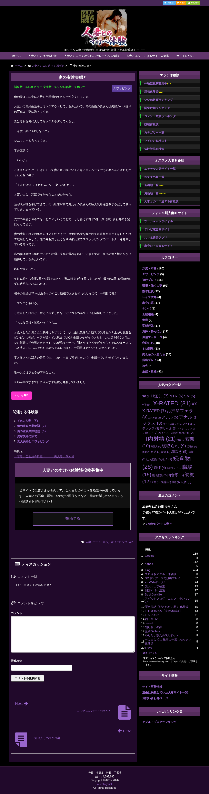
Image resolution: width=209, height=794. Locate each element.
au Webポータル (155, 582)
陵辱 (176, 482)
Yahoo (149, 563)
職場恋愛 (159, 475)
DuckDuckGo (153, 594)
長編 (165, 482)
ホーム (16, 55)
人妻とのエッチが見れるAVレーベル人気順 (91, 55)
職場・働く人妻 (152, 285)
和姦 (181, 439)
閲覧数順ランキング (157, 108)
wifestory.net (104, 784)
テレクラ (150, 428)
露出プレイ (149, 360)
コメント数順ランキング (160, 116)
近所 (156, 482)
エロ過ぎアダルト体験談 (160, 574)
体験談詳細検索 (154, 148)
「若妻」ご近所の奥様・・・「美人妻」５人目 (44, 456)
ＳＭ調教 (148, 348)
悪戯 (146, 452)
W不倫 (147, 404)
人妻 (88, 542)
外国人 (156, 446)
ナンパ (146, 308)
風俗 (186, 482)
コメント (16, 613)
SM (189, 396)
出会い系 (148, 302)
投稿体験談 (151, 124)
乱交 (106, 542)
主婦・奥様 (149, 371)
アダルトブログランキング (159, 721)
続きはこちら (150, 653)
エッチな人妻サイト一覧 (160, 168)
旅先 (145, 365)
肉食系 (175, 475)
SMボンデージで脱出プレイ (163, 578)
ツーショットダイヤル (158, 221)
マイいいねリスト (155, 140)
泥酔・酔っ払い (152, 331)
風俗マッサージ (152, 337)
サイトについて (187, 55)
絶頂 (166, 459)
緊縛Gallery (152, 631)
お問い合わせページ (155, 698)
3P (146, 396)
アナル (170, 417)
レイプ (155, 432)
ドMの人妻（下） (28, 420)
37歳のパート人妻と (159, 523)
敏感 (155, 451)
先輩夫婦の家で (27, 436)
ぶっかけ (154, 417)
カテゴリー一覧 (154, 132)
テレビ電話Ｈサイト (157, 229)
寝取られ (148, 342)
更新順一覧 (155, 193)
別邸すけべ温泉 (155, 590)
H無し (160, 396)
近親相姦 (148, 314)
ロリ (165, 433)
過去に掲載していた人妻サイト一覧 (165, 692)
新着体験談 (153, 91)
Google (149, 555)
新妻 (165, 451)
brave (148, 647)
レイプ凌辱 (149, 297)
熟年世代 (148, 291)
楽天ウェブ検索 (155, 586)
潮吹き (179, 452)
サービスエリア (172, 424)
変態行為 (148, 325)
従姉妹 (192, 446)
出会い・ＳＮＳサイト (158, 245)
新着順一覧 (153, 185)
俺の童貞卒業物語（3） (32, 431)
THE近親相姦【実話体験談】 (163, 610)
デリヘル (168, 428)
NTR (176, 396)
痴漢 (145, 320)
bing (147, 570)
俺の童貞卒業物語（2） (32, 425)
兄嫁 (174, 433)
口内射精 (159, 439)
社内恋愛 (153, 459)
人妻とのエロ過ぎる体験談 (161, 201)
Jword (149, 623)
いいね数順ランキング (158, 99)
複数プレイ (149, 279)
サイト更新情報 (152, 686)
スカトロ (189, 424)
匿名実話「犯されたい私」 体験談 (167, 606)
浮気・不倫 (149, 268)
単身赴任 (186, 432)
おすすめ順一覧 (154, 176)
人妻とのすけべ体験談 (42, 55)
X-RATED (172, 403)
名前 (73, 661)
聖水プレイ (174, 468)
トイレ (182, 428)
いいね (21, 395)
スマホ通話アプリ (155, 237)
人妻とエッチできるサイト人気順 (147, 55)
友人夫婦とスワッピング (33, 441)
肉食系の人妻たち (153, 354)
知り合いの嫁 (153, 627)
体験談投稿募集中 (157, 83)
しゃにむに (152, 615)
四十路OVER (153, 619)
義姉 (160, 468)
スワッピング (119, 542)
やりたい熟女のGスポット (162, 635)
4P (131, 542)
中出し (97, 542)
